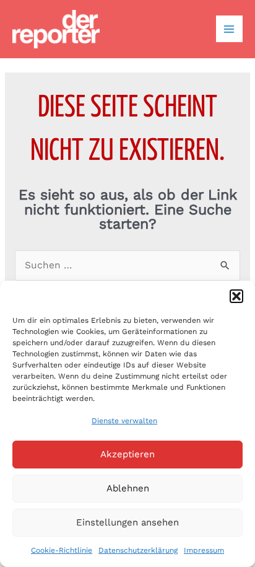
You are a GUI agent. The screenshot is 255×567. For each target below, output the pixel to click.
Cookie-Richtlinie (61, 550)
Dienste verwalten (124, 420)
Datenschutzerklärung (138, 550)
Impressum (204, 550)
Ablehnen (127, 488)
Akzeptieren (127, 454)
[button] (236, 296)
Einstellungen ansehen (127, 522)
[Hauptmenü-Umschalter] (229, 28)
